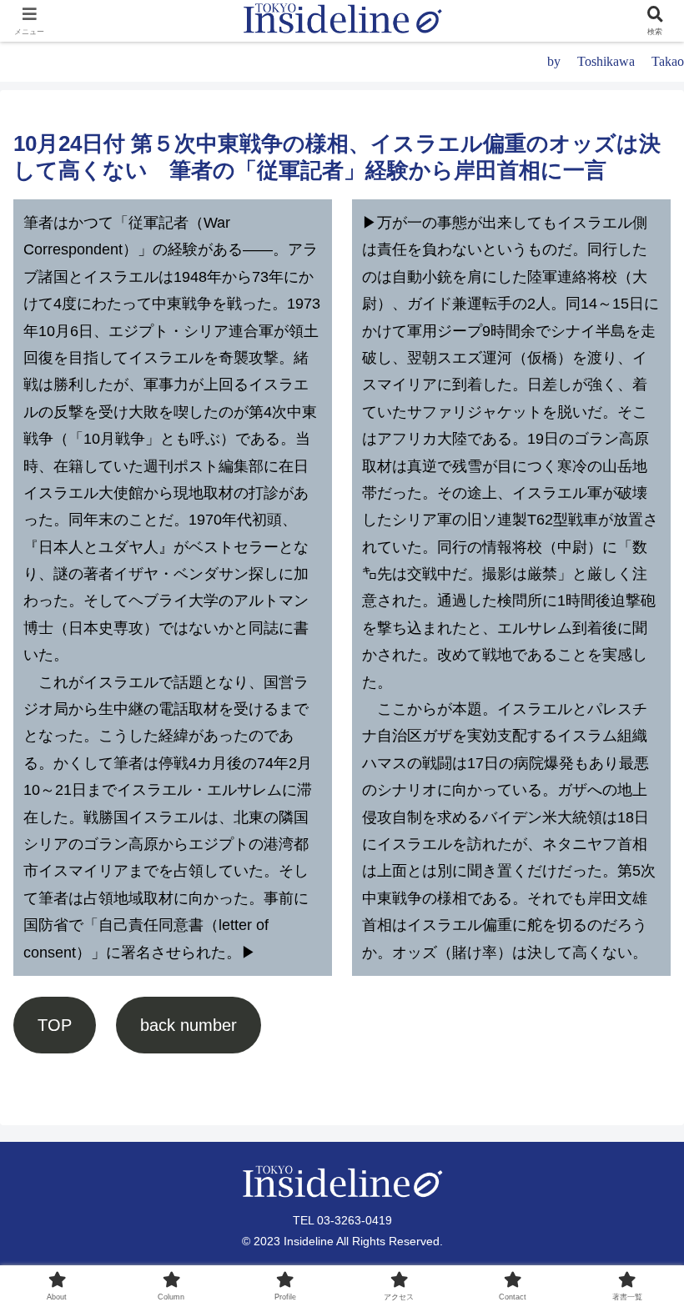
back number (188, 1025)
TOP (55, 1025)
